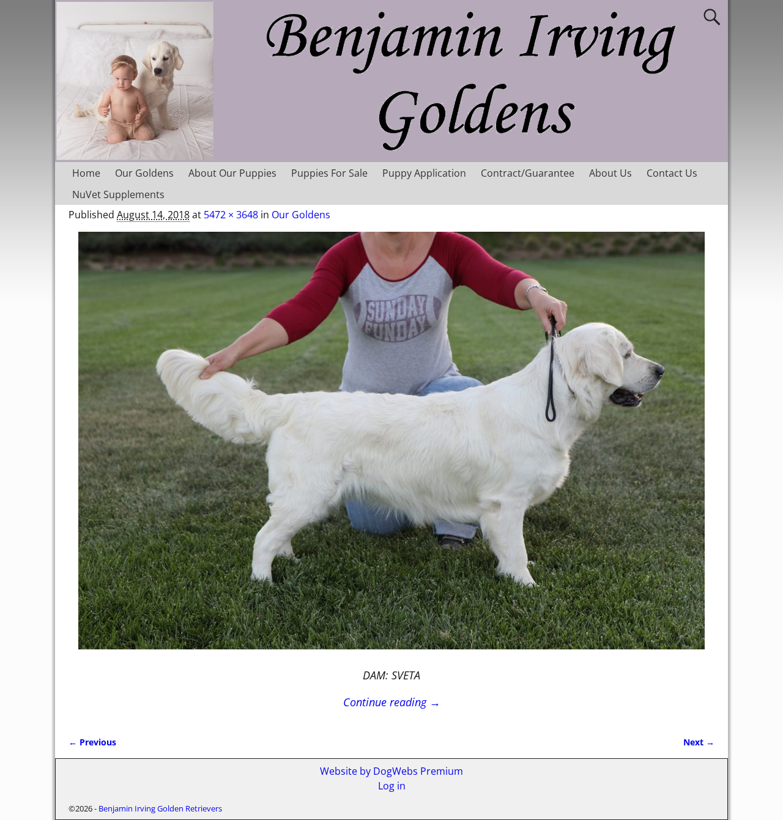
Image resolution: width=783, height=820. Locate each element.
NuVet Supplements (118, 194)
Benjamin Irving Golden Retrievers (160, 808)
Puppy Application (424, 173)
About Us (610, 173)
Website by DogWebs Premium (391, 771)
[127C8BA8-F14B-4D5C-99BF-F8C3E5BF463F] (391, 448)
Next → (698, 742)
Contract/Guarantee (527, 173)
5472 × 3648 (231, 214)
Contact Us (672, 173)
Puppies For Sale (329, 173)
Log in (392, 785)
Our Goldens (144, 173)
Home (86, 173)
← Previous (92, 742)
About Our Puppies (232, 173)
